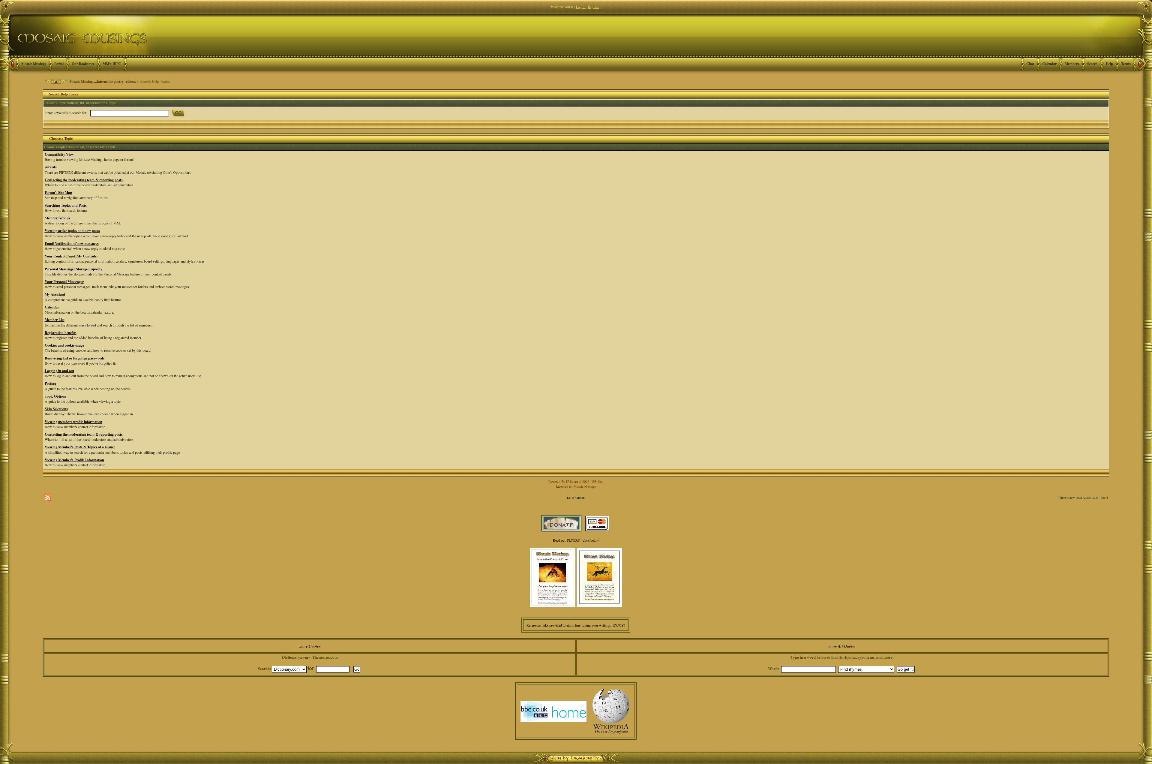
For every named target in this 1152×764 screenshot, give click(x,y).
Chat (1030, 63)
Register (593, 7)
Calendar (1049, 63)
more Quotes (309, 646)
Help (1109, 63)
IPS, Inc (597, 481)
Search (1092, 63)
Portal (59, 63)
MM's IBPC (112, 63)
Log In (581, 7)
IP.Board (572, 481)
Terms (1126, 63)
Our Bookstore (83, 63)
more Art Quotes (842, 646)
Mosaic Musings (33, 63)
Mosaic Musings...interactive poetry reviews (102, 81)
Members (1072, 63)
